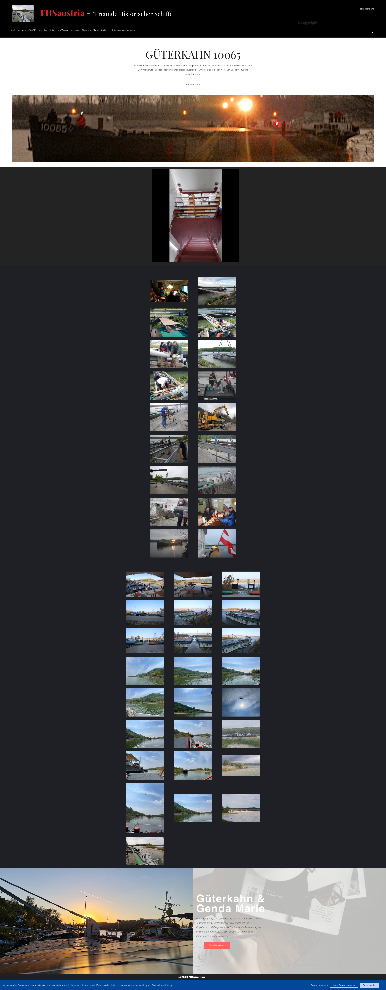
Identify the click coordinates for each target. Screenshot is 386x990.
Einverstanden (369, 985)
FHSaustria (62, 12)
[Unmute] (161, 258)
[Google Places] (372, 32)
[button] (366, 9)
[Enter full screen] (235, 258)
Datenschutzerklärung (162, 985)
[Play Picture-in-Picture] (230, 258)
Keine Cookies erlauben (344, 985)
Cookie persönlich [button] (319, 985)
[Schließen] (382, 985)
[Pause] (156, 258)
